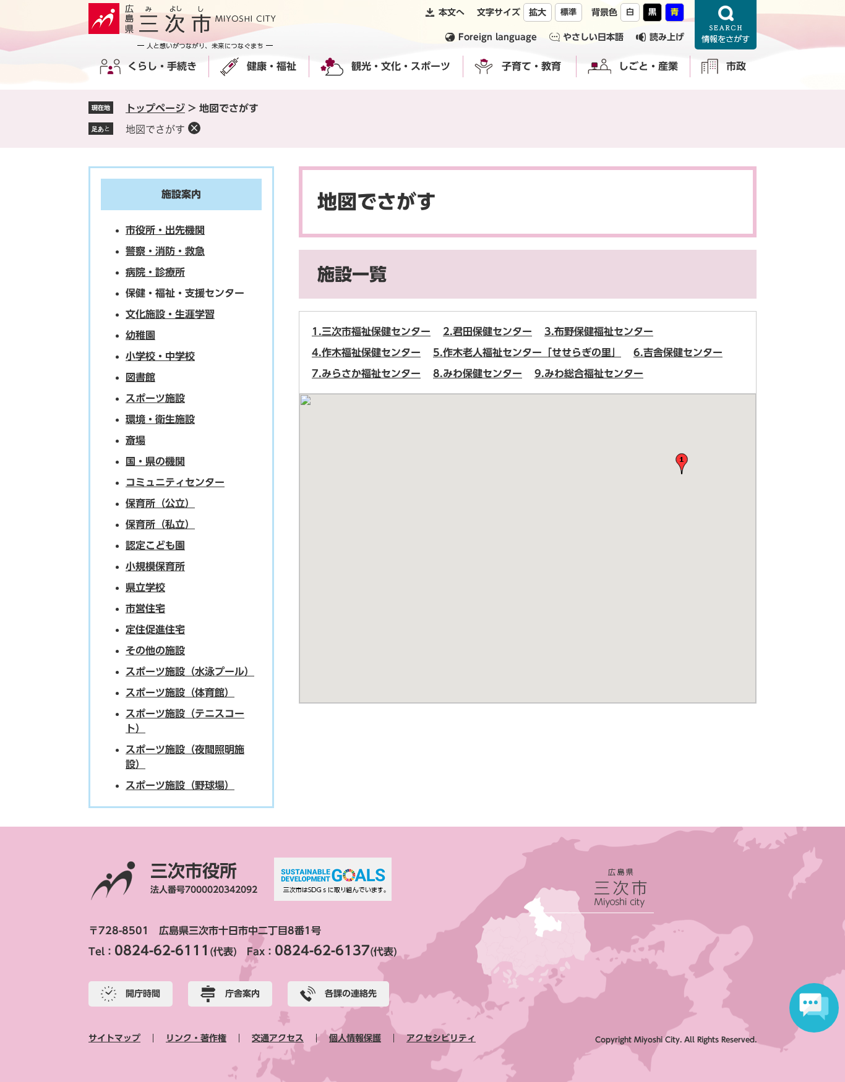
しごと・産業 (648, 66)
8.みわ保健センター (477, 373)
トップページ (155, 108)
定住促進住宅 (155, 629)
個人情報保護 (355, 1038)
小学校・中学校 (160, 356)
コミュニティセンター (175, 482)
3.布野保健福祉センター (598, 331)
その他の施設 (155, 650)
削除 (194, 128)
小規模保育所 (155, 566)
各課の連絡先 (351, 993)
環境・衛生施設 (160, 419)
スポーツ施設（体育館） (180, 692)
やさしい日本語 (593, 37)
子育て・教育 (531, 66)
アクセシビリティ (441, 1038)
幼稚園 (140, 335)
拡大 (537, 12)
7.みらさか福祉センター (366, 373)
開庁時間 (143, 993)
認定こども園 (155, 545)
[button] (682, 463)
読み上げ (667, 37)
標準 (568, 12)
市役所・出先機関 (165, 230)
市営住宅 (145, 608)
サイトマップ (114, 1038)
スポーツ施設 (155, 398)
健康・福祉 (271, 66)
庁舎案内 (242, 993)
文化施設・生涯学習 (170, 314)
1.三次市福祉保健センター (371, 331)
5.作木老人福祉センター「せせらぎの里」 (527, 352)
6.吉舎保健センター (678, 352)
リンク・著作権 (196, 1038)
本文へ (452, 12)
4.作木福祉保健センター (366, 352)
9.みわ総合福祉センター (588, 373)
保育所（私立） (160, 524)
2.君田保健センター (487, 331)
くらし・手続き (162, 66)
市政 (736, 66)
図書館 (140, 377)
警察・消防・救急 (165, 251)
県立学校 (145, 587)
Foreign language (497, 37)
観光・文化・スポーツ (400, 66)
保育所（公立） (160, 503)
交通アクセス (278, 1038)
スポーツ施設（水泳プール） (190, 671)
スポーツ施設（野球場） (180, 785)
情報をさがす (726, 24)
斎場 (135, 440)
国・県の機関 (155, 461)
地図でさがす (155, 129)
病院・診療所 (155, 272)
